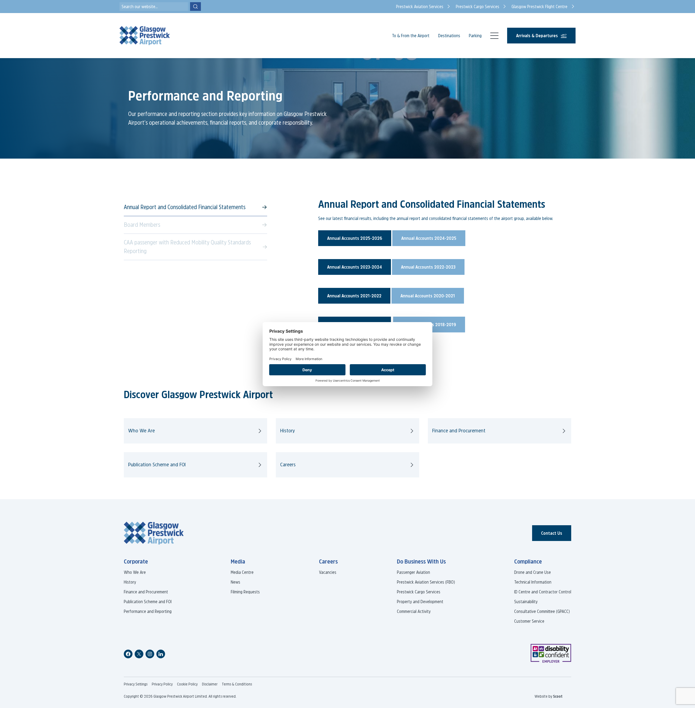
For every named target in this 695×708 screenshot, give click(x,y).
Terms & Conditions (237, 684)
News (235, 582)
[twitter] (139, 654)
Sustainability (526, 601)
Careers (288, 464)
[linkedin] (160, 654)
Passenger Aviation (413, 572)
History (287, 430)
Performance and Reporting (148, 611)
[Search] (195, 6)
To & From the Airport (410, 35)
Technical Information (532, 582)
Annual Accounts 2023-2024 (354, 267)
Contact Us (551, 533)
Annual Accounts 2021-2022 (354, 296)
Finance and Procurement (458, 430)
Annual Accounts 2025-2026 (354, 238)
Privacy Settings (135, 684)
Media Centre (242, 572)
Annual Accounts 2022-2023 (428, 267)
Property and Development (420, 601)
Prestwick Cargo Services (418, 592)
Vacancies (327, 572)
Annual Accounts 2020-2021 (427, 296)
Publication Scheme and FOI (157, 464)
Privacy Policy (162, 684)
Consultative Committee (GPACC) (542, 611)
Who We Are (141, 430)
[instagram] (150, 654)
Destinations (449, 35)
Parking (475, 35)
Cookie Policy (187, 684)
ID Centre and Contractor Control (542, 592)
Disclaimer (209, 684)
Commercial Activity (414, 611)
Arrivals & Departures (537, 35)
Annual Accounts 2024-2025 (428, 238)
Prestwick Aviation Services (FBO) (426, 582)
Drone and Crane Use (532, 572)
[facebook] (128, 654)
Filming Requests (245, 592)
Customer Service (529, 621)
